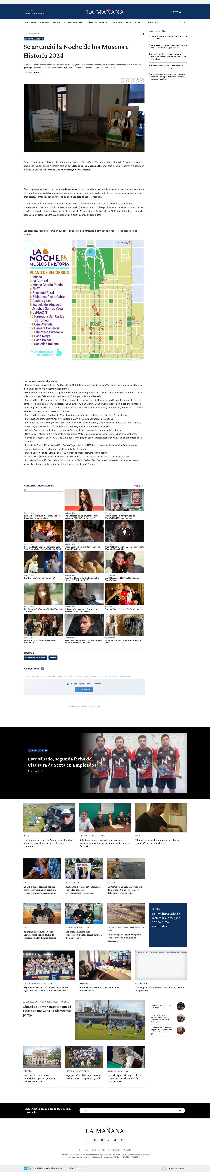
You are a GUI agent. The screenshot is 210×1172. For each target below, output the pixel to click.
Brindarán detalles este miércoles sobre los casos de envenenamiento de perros (83, 889)
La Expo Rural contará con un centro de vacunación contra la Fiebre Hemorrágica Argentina (40, 889)
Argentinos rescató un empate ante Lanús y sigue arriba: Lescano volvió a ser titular (47, 989)
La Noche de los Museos (35, 657)
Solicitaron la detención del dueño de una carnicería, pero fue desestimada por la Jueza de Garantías (104, 842)
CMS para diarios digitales (176, 1169)
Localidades (153, 22)
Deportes (139, 22)
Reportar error (114, 1150)
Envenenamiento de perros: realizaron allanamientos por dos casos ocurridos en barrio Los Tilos (168, 76)
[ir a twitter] (94, 1140)
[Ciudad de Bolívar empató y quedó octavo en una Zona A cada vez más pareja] (110, 1020)
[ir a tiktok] (115, 1140)
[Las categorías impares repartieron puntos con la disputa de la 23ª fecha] (84, 913)
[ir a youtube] (101, 1140)
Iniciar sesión (84, 689)
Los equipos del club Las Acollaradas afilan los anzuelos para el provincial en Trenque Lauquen (48, 842)
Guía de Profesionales (97, 22)
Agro (128, 22)
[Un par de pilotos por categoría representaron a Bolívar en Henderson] (126, 913)
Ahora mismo (30, 22)
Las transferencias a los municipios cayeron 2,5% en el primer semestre (40, 1078)
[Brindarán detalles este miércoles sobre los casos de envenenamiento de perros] (84, 868)
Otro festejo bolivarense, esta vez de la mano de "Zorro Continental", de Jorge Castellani (168, 56)
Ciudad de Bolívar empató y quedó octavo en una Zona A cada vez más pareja (47, 1011)
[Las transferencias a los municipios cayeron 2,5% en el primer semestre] (42, 1057)
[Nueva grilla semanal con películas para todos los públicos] (161, 965)
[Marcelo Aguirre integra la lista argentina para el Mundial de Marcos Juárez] (126, 1057)
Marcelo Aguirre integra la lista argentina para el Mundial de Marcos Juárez (124, 1078)
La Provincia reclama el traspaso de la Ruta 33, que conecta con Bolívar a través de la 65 (124, 889)
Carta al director (98, 1150)
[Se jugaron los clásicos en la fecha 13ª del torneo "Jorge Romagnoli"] (84, 1057)
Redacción (83, 1150)
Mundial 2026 (116, 22)
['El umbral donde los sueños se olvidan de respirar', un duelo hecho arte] (161, 817)
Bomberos (44, 22)
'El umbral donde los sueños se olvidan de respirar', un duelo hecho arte (157, 841)
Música (56, 22)
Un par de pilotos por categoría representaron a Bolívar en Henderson (124, 937)
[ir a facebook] (88, 1140)
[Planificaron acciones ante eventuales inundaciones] (105, 965)
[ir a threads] (122, 1140)
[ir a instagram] (108, 1140)
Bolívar (53, 657)
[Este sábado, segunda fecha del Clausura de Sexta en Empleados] (133, 763)
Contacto (127, 1150)
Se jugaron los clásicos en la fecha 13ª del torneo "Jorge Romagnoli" (83, 1077)
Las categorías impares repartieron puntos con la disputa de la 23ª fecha (84, 934)
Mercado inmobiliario (73, 22)
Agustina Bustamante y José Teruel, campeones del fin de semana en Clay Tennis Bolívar (40, 934)
